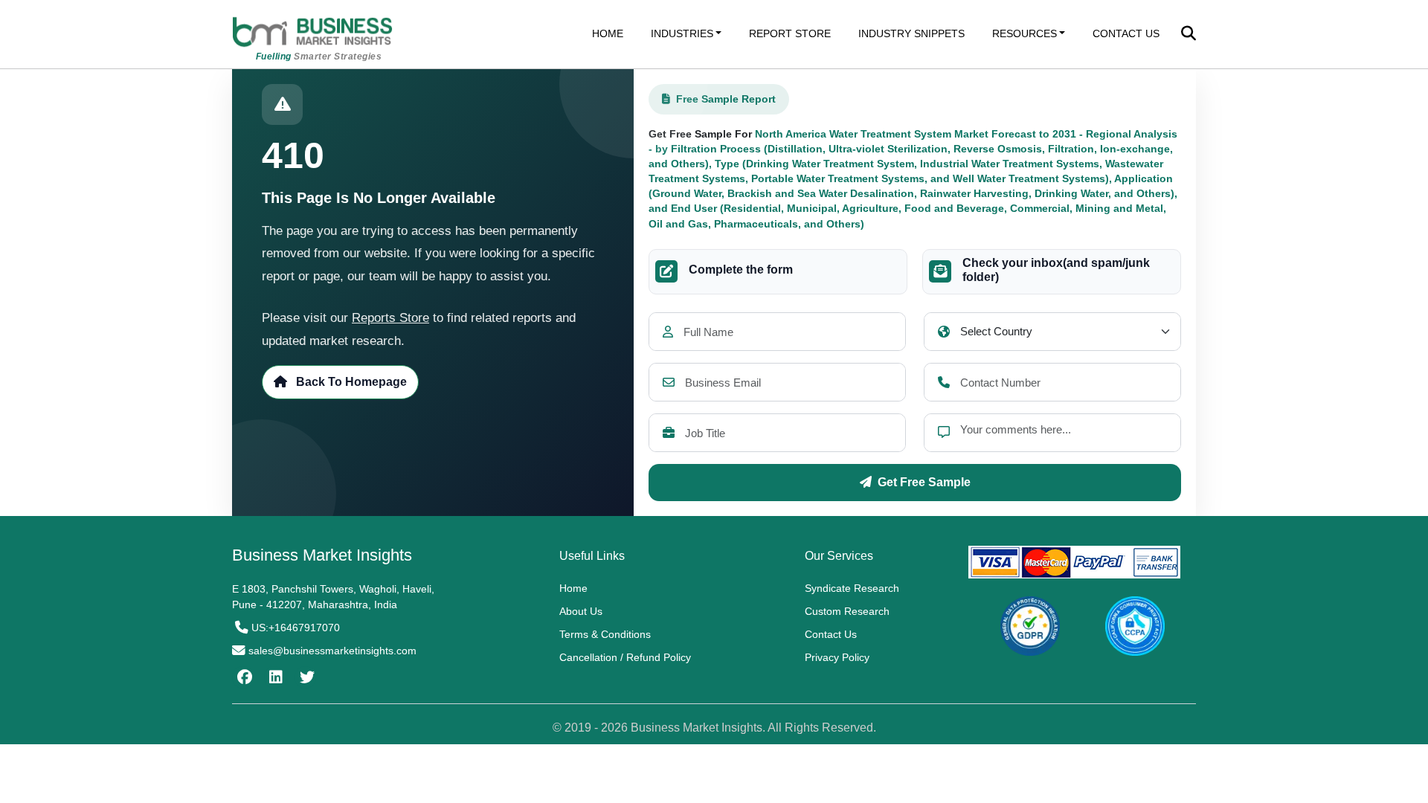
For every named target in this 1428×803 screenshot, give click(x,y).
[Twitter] (305, 677)
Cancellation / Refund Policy (625, 657)
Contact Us (831, 634)
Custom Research (847, 611)
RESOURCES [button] (1024, 33)
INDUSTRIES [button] (682, 33)
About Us (580, 611)
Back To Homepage (350, 381)
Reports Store (390, 318)
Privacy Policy (837, 657)
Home (573, 588)
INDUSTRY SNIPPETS (911, 33)
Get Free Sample (924, 482)
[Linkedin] (274, 677)
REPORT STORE (790, 33)
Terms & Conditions (605, 634)
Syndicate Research (852, 588)
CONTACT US (1126, 33)
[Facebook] (243, 677)
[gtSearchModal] (1188, 35)
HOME (607, 33)
